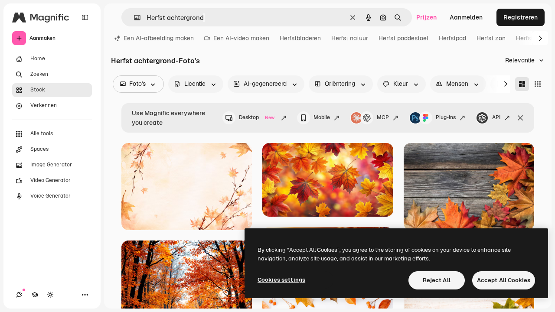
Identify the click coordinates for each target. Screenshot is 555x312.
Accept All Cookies (503, 280)
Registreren (520, 17)
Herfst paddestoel (403, 38)
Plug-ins (446, 117)
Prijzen (426, 17)
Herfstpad (452, 38)
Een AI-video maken (241, 38)
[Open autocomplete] (134, 17)
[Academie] (35, 295)
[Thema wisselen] (50, 295)
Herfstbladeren (300, 38)
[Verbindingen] (19, 295)
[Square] (538, 84)
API (496, 117)
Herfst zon (491, 38)
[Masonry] (522, 84)
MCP (383, 117)
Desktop (256, 117)
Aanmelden (466, 17)
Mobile (321, 117)
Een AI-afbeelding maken (159, 38)
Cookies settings (281, 279)
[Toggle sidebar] (85, 17)
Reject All (437, 280)
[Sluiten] (520, 117)
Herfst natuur (349, 38)
